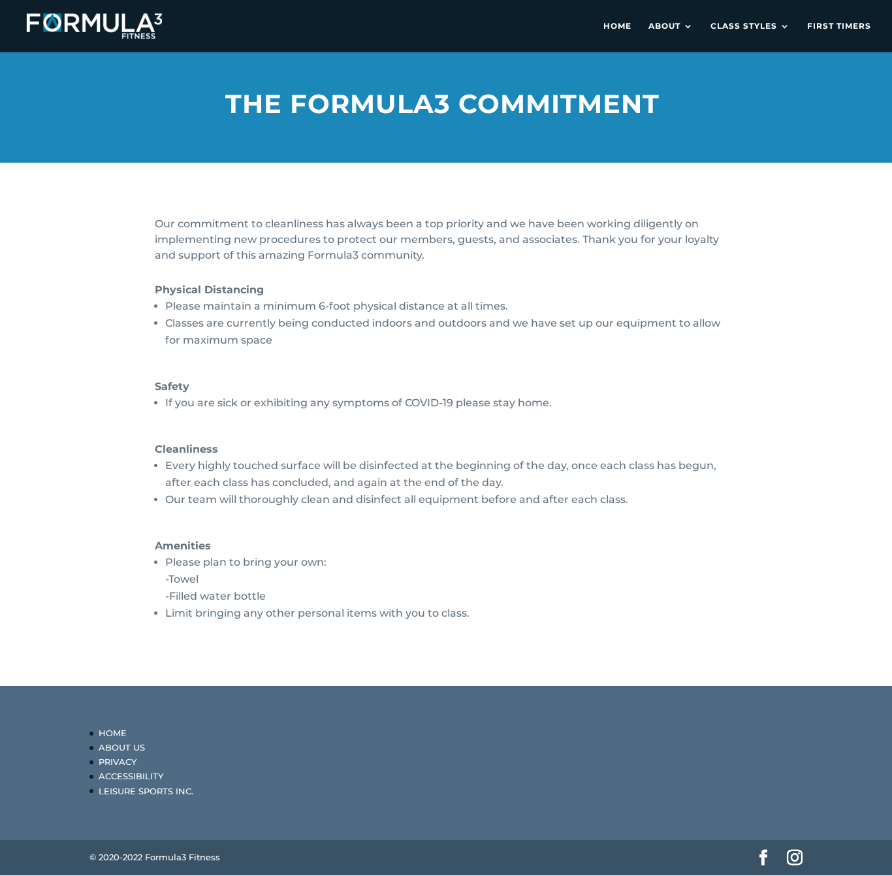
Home (617, 26)
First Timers (839, 26)
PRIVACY (117, 761)
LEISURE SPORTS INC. (146, 791)
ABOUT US (122, 747)
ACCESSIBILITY (131, 776)
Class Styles (743, 26)
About (664, 26)
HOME (113, 733)
